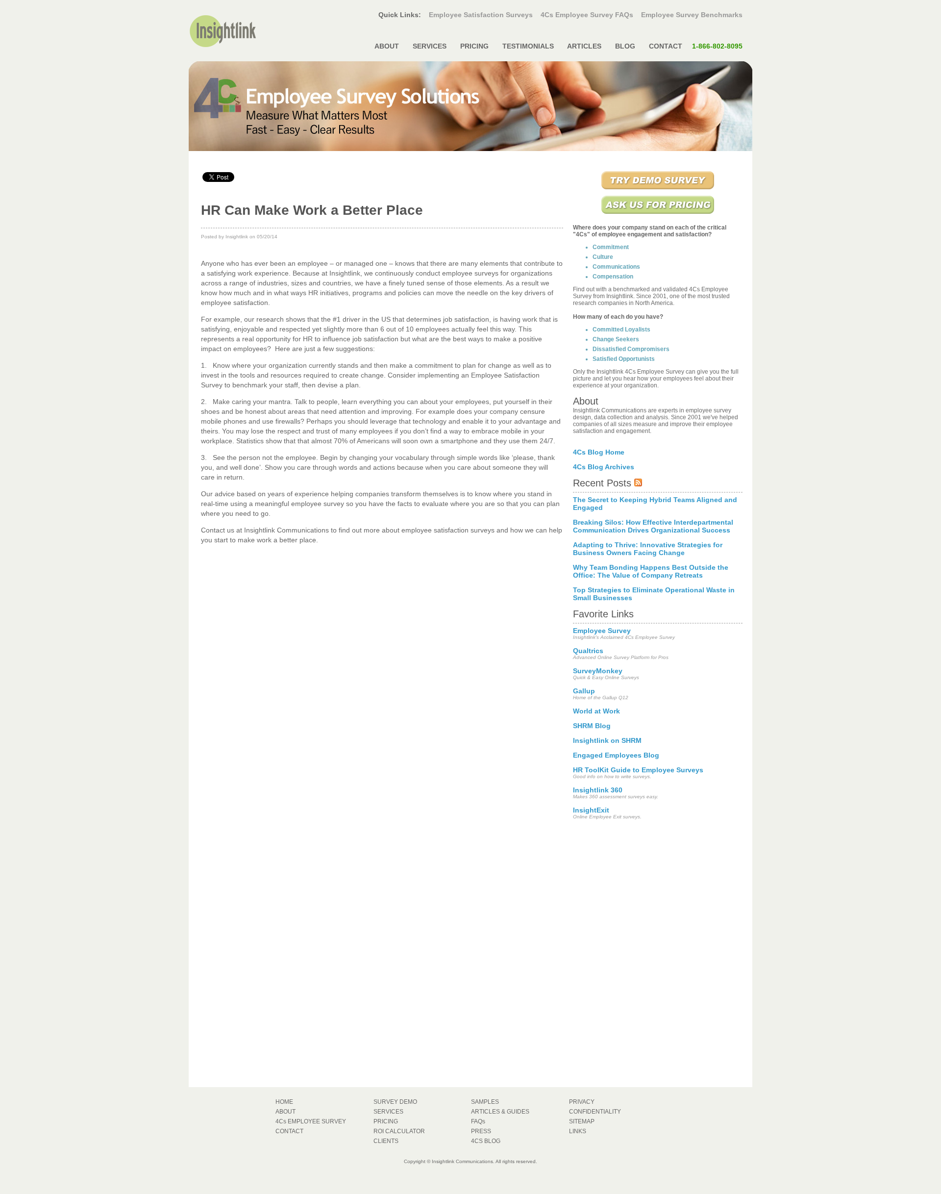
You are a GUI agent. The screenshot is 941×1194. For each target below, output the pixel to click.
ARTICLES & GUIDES (500, 1111)
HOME (284, 1101)
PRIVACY (581, 1101)
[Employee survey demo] (657, 190)
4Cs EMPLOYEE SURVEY (310, 1121)
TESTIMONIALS (528, 46)
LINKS (577, 1131)
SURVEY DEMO (395, 1101)
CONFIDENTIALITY (595, 1111)
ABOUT (387, 46)
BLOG (625, 46)
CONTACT (695, 46)
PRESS (481, 1131)
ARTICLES (584, 46)
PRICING (474, 46)
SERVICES (429, 46)
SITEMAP (581, 1121)
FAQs (478, 1121)
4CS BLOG (485, 1141)
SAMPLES (485, 1101)
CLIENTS (385, 1141)
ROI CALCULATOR (399, 1131)
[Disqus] (382, 684)
